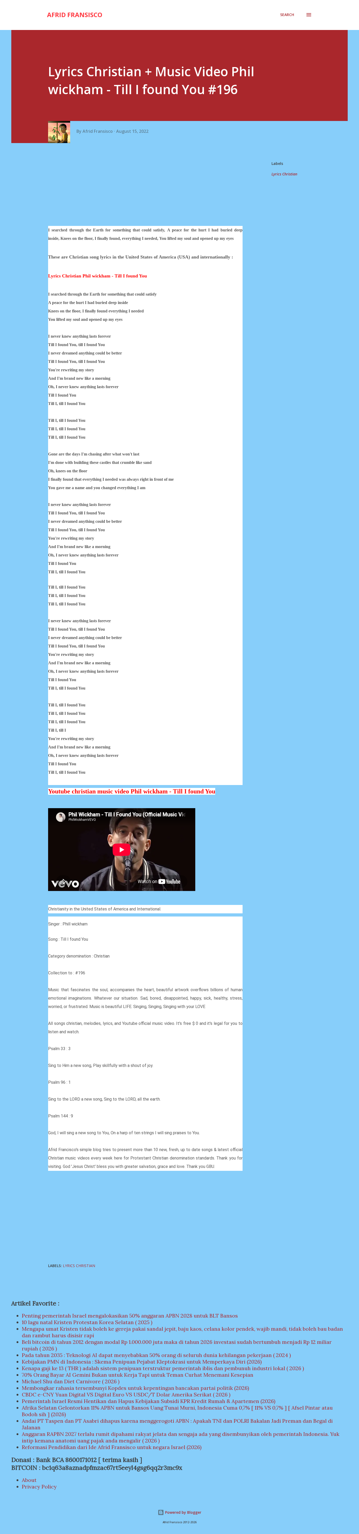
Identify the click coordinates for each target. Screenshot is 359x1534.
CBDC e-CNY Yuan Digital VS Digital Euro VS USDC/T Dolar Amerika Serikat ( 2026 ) (126, 1394)
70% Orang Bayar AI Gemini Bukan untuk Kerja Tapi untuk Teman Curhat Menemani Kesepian (137, 1374)
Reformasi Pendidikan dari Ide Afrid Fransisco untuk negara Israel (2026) (112, 1447)
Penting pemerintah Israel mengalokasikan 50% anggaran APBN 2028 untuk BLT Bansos (130, 1315)
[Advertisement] (147, 185)
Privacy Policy (39, 1486)
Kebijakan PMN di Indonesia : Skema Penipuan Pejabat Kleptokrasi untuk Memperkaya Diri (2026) (142, 1361)
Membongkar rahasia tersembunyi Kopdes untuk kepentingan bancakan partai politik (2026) (135, 1388)
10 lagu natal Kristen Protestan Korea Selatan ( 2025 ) (87, 1322)
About (29, 1480)
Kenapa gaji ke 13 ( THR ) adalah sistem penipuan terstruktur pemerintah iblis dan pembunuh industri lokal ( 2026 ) (163, 1368)
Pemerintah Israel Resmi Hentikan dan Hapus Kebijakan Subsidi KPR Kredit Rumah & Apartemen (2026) (148, 1401)
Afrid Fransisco (74, 14)
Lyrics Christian (284, 173)
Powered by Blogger (182, 1512)
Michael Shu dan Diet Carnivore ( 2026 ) (71, 1381)
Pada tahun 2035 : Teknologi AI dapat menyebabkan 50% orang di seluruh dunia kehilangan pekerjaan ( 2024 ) (156, 1355)
